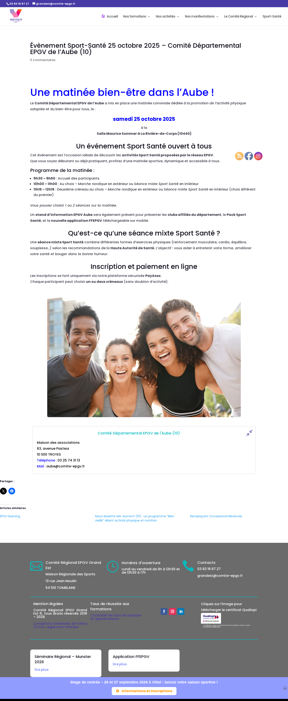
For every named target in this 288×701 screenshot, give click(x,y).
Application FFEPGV (131, 656)
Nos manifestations (199, 17)
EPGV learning (10, 516)
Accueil (112, 17)
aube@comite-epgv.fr (65, 466)
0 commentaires (42, 60)
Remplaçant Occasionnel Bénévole (216, 516)
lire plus (41, 669)
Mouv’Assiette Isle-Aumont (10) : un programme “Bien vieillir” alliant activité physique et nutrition (134, 518)
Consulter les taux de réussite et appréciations (115, 617)
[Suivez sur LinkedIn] (181, 611)
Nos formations (134, 17)
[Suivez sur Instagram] (172, 611)
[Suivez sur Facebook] (164, 611)
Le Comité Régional (238, 17)
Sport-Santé (271, 17)
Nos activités (165, 17)
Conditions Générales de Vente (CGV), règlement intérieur (60, 625)
